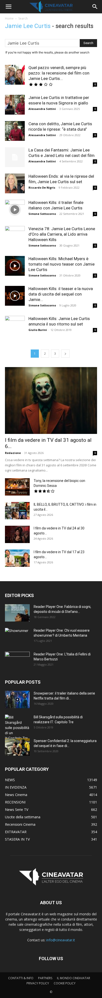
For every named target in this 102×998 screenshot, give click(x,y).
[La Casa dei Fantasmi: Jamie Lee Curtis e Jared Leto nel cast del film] (15, 157)
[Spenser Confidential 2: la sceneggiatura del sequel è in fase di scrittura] (17, 747)
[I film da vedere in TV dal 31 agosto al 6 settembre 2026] (51, 400)
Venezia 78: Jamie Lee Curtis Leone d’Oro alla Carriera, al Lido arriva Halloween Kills (61, 234)
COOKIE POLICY (65, 983)
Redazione (13, 453)
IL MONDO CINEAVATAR (73, 978)
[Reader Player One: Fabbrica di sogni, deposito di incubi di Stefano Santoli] (17, 613)
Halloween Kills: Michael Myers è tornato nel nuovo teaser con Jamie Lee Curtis (61, 264)
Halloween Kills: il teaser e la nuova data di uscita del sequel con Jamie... (60, 294)
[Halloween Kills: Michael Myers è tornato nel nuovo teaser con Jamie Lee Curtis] (15, 266)
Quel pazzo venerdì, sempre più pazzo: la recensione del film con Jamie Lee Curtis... (58, 73)
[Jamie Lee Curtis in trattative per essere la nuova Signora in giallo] (15, 105)
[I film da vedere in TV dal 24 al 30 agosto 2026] (17, 534)
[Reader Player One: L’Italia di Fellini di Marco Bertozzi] (17, 660)
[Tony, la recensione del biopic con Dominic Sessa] (17, 487)
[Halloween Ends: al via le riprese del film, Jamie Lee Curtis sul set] (15, 183)
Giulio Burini (37, 330)
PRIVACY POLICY (37, 983)
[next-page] (65, 353)
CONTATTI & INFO (20, 978)
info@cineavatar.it (60, 940)
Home (9, 18)
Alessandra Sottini (42, 109)
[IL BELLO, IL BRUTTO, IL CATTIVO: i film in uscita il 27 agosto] (17, 510)
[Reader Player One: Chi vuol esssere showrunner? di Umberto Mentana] (17, 636)
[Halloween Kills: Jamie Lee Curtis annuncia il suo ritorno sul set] (15, 326)
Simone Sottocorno (42, 214)
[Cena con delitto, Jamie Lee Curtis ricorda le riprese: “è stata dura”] (15, 131)
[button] (8, 6)
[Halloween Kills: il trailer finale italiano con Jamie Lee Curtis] (15, 210)
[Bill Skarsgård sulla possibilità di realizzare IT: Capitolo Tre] (17, 728)
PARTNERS (45, 978)
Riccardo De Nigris (41, 187)
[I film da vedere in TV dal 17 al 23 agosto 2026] (17, 558)
